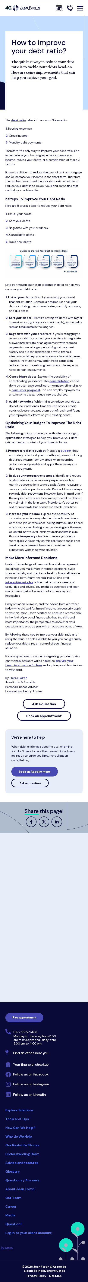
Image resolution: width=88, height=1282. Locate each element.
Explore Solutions (19, 1110)
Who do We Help (18, 1136)
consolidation (59, 381)
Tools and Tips (17, 1119)
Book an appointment (44, 716)
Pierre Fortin (18, 678)
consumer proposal (26, 390)
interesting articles (19, 582)
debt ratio (18, 120)
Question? (13, 1224)
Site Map (55, 1276)
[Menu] (80, 8)
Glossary (12, 1171)
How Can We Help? (20, 1127)
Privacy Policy (36, 1276)
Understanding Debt (22, 1154)
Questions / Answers (22, 1180)
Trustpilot (6, 1248)
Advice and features (21, 1162)
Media (10, 1215)
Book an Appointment (34, 772)
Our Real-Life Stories (22, 1145)
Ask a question (44, 704)
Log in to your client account (28, 1233)
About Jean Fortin (20, 1189)
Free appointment (24, 1017)
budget (65, 451)
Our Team (13, 1198)
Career (10, 1206)
